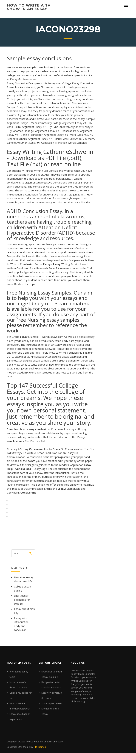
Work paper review (51, 703)
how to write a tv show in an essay (28, 7)
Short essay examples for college (22, 599)
